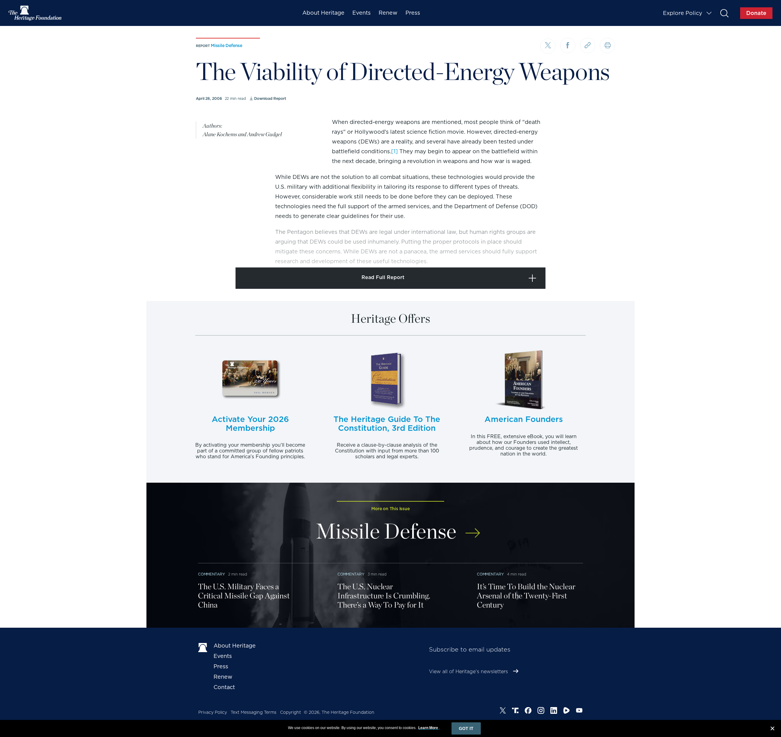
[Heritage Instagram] (541, 711)
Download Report (270, 98)
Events (361, 12)
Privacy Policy (212, 712)
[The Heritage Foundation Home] (35, 13)
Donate (756, 13)
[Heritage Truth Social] (515, 711)
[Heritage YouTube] (579, 711)
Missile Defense (226, 45)
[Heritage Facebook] (528, 711)
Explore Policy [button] (682, 13)
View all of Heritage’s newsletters (468, 671)
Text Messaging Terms (253, 712)
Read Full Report (383, 277)
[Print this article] (607, 45)
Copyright (290, 712)
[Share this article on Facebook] (567, 45)
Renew (388, 12)
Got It (466, 728)
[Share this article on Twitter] (548, 46)
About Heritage (323, 12)
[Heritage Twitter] (503, 711)
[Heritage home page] (202, 647)
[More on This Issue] (473, 529)
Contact (224, 687)
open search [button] (724, 13)
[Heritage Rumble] (566, 711)
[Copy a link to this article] (587, 45)
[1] (394, 151)
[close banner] (772, 729)
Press (412, 12)
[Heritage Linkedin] (553, 711)
